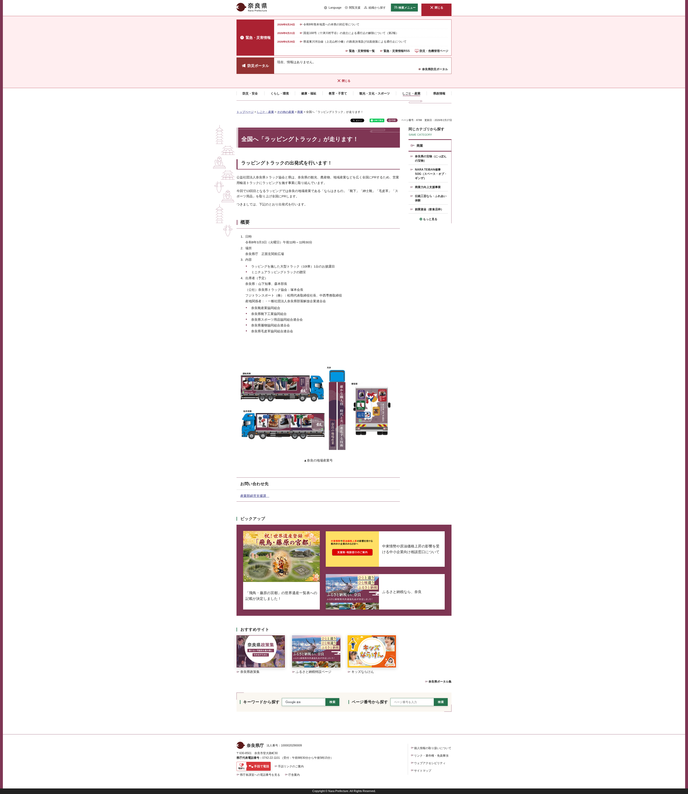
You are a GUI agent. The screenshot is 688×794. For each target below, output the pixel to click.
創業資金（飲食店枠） (429, 209)
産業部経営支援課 (254, 496)
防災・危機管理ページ (434, 50)
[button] (333, 7)
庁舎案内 (294, 774)
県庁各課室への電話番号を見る (260, 774)
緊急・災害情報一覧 (362, 50)
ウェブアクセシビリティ (430, 763)
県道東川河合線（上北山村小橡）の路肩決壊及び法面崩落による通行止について (355, 41)
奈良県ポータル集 (440, 681)
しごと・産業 (265, 111)
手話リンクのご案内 (291, 766)
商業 (300, 111)
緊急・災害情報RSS (397, 50)
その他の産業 (285, 111)
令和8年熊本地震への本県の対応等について (331, 24)
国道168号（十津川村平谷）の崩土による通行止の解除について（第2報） (351, 33)
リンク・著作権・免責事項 (431, 755)
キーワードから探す (261, 702)
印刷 (393, 120)
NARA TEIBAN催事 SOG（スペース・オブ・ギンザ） (431, 174)
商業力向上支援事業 (428, 187)
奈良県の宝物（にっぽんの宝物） (430, 158)
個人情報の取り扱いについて (432, 748)
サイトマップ (422, 770)
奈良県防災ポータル (435, 69)
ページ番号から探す (370, 702)
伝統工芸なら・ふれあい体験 (430, 198)
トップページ (245, 111)
